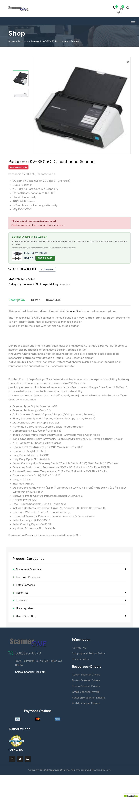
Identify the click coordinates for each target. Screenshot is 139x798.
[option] (20, 78)
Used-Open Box (26, 616)
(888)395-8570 (27, 653)
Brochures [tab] (53, 300)
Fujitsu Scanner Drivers (86, 680)
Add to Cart (45, 258)
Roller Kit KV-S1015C (35, 253)
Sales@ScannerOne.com (30, 672)
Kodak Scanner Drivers (86, 703)
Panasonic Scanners (37, 535)
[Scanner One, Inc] (18, 8)
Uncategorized (25, 608)
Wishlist (115, 7)
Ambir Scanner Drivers (86, 692)
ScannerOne (73, 311)
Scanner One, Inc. (59, 769)
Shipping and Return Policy (88, 653)
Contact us (17, 225)
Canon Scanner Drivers (86, 674)
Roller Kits (22, 592)
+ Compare (47, 269)
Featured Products (28, 577)
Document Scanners (28, 569)
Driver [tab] (35, 300)
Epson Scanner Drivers (86, 686)
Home (11, 41)
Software (21, 600)
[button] (128, 62)
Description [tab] (16, 300)
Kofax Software (25, 585)
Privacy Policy (80, 659)
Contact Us (79, 647)
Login (118, 12)
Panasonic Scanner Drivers (88, 697)
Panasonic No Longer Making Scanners (46, 284)
